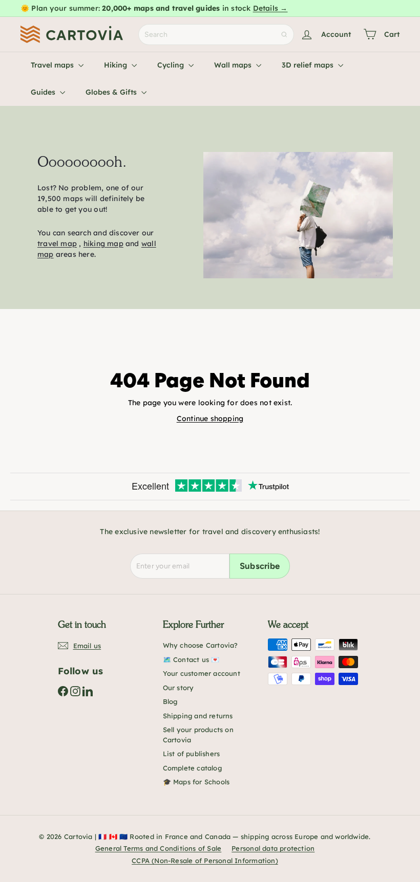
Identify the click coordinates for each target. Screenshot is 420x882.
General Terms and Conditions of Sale (158, 848)
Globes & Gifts (112, 92)
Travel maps (53, 65)
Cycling (171, 65)
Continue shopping (210, 418)
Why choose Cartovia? (200, 645)
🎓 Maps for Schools (196, 782)
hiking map (103, 243)
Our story (178, 687)
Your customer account (201, 673)
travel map (57, 243)
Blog (170, 701)
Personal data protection (273, 848)
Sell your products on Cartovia (198, 734)
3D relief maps (308, 65)
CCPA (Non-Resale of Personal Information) (205, 860)
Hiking (116, 65)
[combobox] (216, 34)
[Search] (284, 34)
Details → (270, 8)
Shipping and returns (198, 716)
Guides (44, 92)
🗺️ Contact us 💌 (191, 659)
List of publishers (191, 753)
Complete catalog (192, 768)
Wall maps (234, 65)
